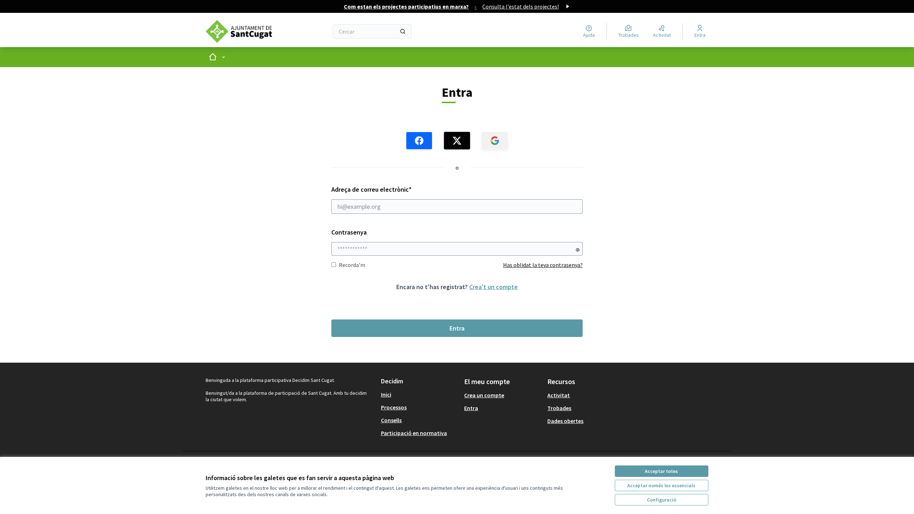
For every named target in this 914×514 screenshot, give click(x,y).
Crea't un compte (493, 287)
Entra (457, 328)
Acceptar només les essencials (661, 485)
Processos (394, 407)
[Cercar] (402, 31)
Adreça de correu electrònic (385, 189)
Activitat (558, 395)
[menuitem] (419, 394)
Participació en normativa (414, 433)
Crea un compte (484, 395)
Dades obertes (565, 420)
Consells (391, 420)
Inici (386, 394)
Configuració (661, 500)
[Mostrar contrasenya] (578, 250)
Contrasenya (349, 232)
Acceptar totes (661, 471)
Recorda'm (352, 264)
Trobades (559, 408)
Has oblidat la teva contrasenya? (543, 264)
